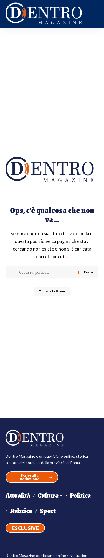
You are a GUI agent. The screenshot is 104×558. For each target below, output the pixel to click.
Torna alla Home (52, 291)
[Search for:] (46, 272)
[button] (93, 14)
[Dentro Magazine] (46, 14)
